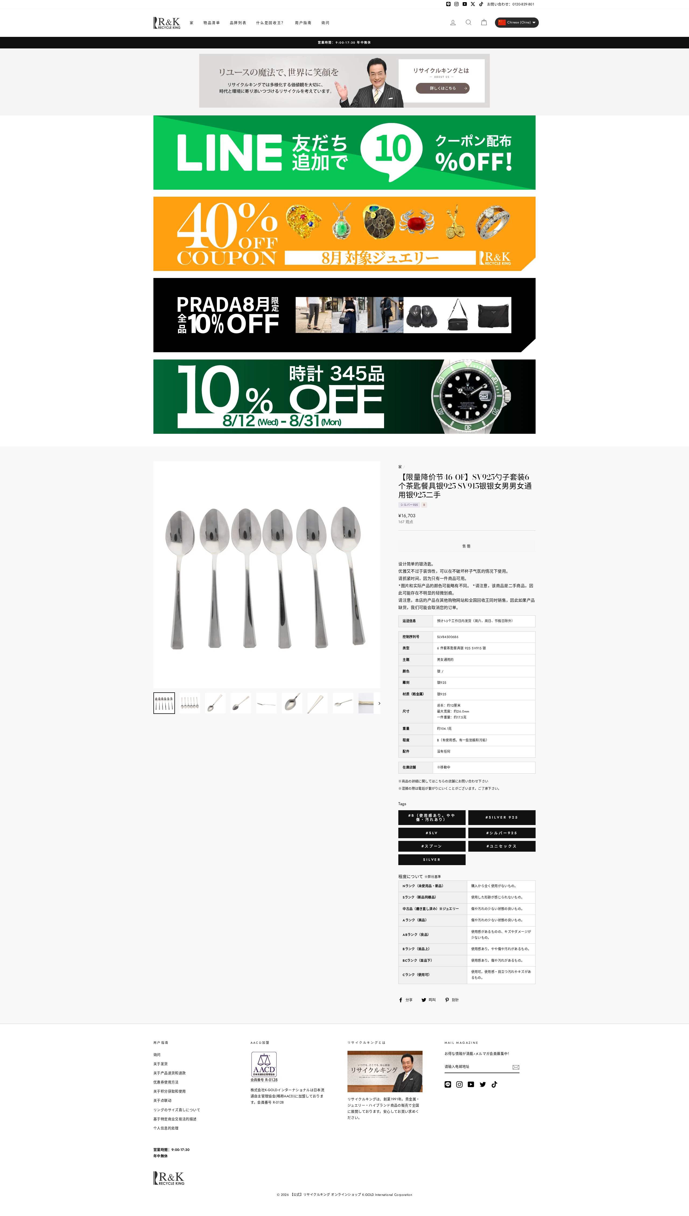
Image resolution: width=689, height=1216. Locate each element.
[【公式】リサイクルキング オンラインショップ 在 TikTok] (494, 1084)
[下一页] (377, 703)
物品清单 (211, 22)
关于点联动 (162, 1100)
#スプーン (432, 846)
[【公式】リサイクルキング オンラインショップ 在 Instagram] (459, 1084)
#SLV (432, 833)
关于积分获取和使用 (169, 1091)
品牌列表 (238, 22)
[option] (344, 43)
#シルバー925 (501, 833)
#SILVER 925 (502, 817)
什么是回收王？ (271, 22)
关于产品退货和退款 (169, 1073)
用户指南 (303, 22)
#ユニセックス (502, 846)
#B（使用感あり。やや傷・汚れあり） (432, 817)
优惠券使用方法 (166, 1082)
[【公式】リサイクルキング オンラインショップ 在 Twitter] (483, 1084)
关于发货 (160, 1063)
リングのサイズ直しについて (176, 1109)
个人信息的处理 (166, 1128)
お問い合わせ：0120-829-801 (510, 4)
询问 (325, 22)
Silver (432, 859)
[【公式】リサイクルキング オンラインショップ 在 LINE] (448, 1084)
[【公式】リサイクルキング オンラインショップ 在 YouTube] (471, 1084)
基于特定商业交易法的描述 (175, 1119)
